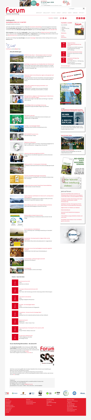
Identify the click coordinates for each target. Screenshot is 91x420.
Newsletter (50, 18)
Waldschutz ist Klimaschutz (30, 142)
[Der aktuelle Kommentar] (72, 75)
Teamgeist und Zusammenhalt (67, 150)
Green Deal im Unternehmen (25, 296)
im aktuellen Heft (53, 29)
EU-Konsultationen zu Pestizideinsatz (32, 229)
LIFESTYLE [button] (64, 12)
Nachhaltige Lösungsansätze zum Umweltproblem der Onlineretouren (39, 64)
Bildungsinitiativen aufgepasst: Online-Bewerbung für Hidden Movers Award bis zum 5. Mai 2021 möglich (38, 96)
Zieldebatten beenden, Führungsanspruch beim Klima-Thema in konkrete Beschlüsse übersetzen (71, 204)
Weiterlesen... (64, 33)
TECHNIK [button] (53, 12)
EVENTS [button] (69, 12)
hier (14, 374)
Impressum (8, 410)
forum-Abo (29, 352)
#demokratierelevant (65, 210)
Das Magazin (49, 401)
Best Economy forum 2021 (24, 281)
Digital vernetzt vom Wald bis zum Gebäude (70, 207)
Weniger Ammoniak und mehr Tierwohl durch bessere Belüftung (37, 185)
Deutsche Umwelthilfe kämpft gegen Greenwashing (35, 175)
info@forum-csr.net (28, 384)
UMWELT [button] (59, 12)
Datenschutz (8, 409)
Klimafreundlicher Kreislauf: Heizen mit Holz (33, 215)
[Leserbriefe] (61, 18)
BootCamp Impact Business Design (74, 52)
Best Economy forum (12, 35)
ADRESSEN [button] (75, 12)
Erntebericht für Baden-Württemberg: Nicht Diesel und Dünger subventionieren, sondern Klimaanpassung (71, 200)
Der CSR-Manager (70, 405)
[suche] (84, 8)
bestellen (27, 351)
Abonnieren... (64, 37)
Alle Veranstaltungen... (66, 65)
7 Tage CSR (69, 402)
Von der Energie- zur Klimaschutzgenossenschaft (34, 258)
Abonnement (8, 401)
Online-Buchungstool (10, 406)
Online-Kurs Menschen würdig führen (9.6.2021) (34, 153)
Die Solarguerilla (27, 268)
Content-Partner (29, 403)
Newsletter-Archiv (9, 405)
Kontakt (7, 412)
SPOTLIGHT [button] (81, 12)
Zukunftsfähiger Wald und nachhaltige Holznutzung (35, 105)
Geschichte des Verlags (51, 402)
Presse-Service (9, 408)
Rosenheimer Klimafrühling (35, 26)
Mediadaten (8, 402)
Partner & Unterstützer (31, 402)
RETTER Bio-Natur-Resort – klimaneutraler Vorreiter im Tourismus (38, 55)
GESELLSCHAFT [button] (46, 12)
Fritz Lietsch (8, 49)
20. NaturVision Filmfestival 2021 (26, 335)
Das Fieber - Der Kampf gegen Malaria (32, 125)
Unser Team (49, 405)
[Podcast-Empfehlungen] (63, 18)
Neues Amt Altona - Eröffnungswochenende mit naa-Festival (74, 44)
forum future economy (72, 409)
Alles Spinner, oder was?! (29, 115)
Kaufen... (63, 36)
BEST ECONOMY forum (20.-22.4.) (31, 134)
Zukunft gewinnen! (71, 410)
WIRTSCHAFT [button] (39, 12)
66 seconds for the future (72, 401)
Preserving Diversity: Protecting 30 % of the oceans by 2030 (31, 327)
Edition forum (70, 408)
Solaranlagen (33, 38)
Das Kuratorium (29, 401)
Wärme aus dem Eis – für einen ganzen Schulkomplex (35, 164)
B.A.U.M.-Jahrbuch (71, 403)
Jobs (47, 403)
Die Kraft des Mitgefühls (72, 406)
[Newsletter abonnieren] (65, 18)
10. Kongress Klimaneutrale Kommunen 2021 (28, 289)
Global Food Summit (45, 32)
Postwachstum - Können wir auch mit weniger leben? (30, 312)
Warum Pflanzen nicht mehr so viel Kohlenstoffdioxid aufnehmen (38, 205)
